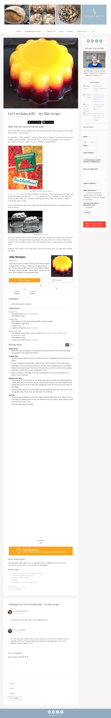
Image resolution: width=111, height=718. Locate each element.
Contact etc (82, 31)
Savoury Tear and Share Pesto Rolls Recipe (27, 573)
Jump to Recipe (35, 122)
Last (92, 142)
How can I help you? (91, 169)
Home (19, 31)
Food (11, 586)
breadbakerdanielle (20, 611)
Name (86, 136)
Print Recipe (49, 122)
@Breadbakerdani (35, 552)
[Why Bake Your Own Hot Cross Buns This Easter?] (87, 116)
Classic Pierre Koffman (16, 590)
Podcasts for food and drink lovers (24, 582)
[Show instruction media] (67, 344)
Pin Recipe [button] (58, 280)
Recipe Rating (13, 657)
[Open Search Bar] (94, 31)
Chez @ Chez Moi (19, 630)
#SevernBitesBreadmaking (55, 552)
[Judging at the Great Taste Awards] (87, 107)
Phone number (89, 153)
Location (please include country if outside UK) (92, 161)
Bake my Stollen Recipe (20, 578)
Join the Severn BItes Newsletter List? (91, 204)
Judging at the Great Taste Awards (98, 107)
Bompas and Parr (14, 194)
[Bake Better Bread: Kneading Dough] (87, 89)
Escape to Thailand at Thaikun (18, 588)
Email (85, 145)
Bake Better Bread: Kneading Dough (99, 88)
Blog (61, 31)
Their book (35, 196)
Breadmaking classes (33, 31)
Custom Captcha (89, 183)
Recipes (70, 31)
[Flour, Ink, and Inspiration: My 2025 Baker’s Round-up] (87, 98)
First (84, 142)
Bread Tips (51, 31)
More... (101, 75)
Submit (87, 212)
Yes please (89, 207)
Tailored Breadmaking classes (22, 575)
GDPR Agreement (90, 190)
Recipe (15, 586)
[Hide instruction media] (71, 344)
